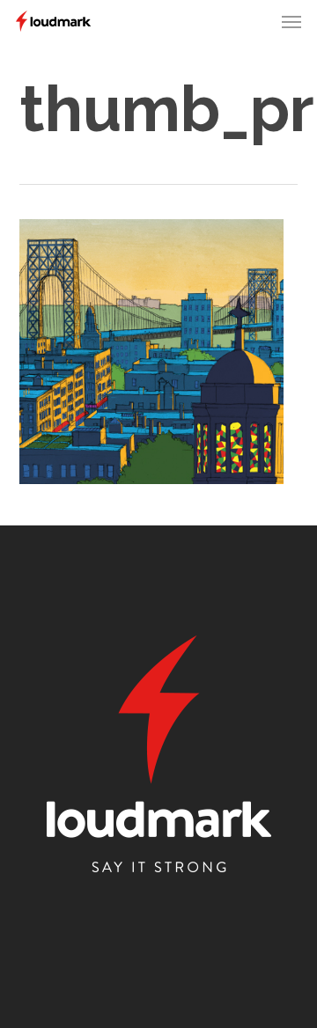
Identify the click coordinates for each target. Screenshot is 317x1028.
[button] (291, 21)
